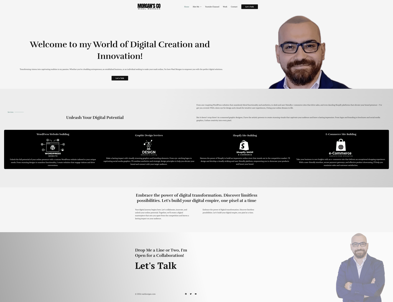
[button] (249, 6)
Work (225, 6)
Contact (234, 6)
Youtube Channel (212, 6)
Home (186, 6)
